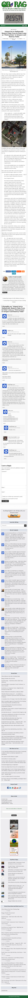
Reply (3, 326)
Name (3, 487)
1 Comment (8, 910)
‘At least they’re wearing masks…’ (8, 758)
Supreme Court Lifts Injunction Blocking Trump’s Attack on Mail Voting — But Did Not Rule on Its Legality (12, 743)
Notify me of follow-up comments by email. (12, 496)
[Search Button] (26, 25)
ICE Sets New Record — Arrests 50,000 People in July (13, 712)
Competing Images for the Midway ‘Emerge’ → (14, 298)
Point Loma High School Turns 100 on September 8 (13, 766)
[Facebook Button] (23, 25)
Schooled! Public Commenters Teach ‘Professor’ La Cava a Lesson (14, 638)
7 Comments (8, 919)
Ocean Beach (14, 29)
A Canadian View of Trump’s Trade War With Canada (13, 699)
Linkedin (14, 271)
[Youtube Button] (24, 25)
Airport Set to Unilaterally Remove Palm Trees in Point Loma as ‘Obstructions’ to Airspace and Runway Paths (14, 34)
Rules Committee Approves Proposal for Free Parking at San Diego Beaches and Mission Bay (15, 553)
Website (5, 292)
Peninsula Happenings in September (9, 764)
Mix (23, 271)
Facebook (8, 271)
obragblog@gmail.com (6, 802)
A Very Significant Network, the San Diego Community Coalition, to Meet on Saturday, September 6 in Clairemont (13, 753)
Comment (4, 471)
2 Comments (8, 925)
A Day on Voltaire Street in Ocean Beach (10, 776)
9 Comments (20, 38)
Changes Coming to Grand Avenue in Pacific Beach (13, 976)
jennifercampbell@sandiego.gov (10, 418)
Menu (4, 25)
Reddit (19, 271)
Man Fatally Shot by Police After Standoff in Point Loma (13, 948)
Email (14, 273)
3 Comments (8, 930)
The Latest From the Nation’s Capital (9, 756)
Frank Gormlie (6, 38)
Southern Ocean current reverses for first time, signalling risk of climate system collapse (16, 879)
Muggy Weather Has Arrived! (8, 678)
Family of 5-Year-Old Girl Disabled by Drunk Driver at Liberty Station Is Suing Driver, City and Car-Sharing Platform (13, 971)
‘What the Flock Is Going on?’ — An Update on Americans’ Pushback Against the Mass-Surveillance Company (13, 695)
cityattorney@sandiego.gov (9, 421)
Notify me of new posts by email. (10, 498)
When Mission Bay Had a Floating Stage (10, 676)
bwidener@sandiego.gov (12, 402)
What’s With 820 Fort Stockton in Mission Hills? (12, 691)
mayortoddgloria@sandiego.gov (10, 419)
